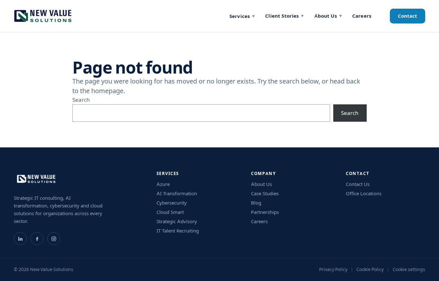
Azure (163, 184)
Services (242, 16)
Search (81, 100)
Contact (407, 16)
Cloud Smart (170, 212)
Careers (361, 16)
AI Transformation (177, 193)
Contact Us (358, 184)
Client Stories (284, 16)
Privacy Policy (333, 269)
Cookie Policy (370, 269)
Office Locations (363, 193)
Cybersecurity (172, 203)
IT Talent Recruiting (178, 230)
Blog (256, 203)
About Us (328, 16)
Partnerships (265, 212)
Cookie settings (409, 269)
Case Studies (265, 193)
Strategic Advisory (177, 221)
